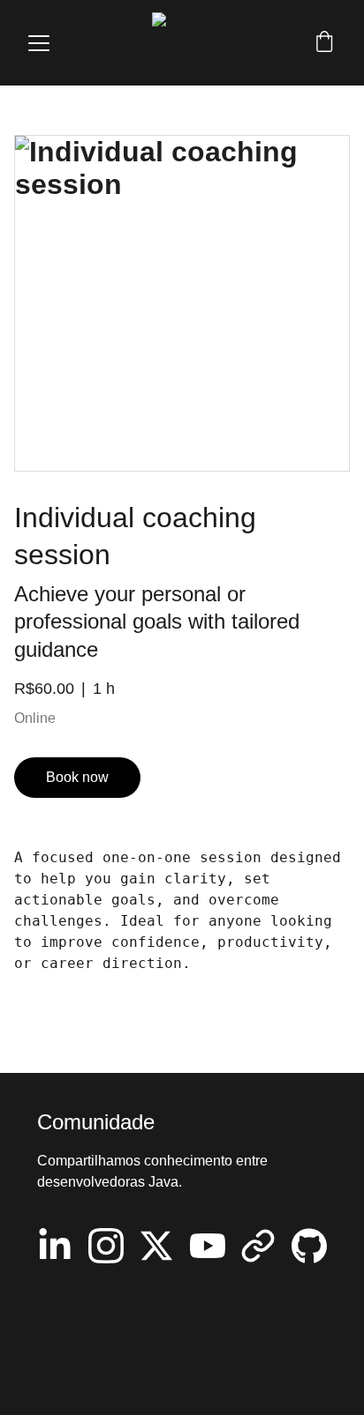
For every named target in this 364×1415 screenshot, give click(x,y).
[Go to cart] (324, 43)
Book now (77, 777)
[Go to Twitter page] (156, 1245)
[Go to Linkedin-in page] (54, 1245)
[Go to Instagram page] (106, 1245)
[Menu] (38, 43)
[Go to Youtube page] (207, 1245)
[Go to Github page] (309, 1245)
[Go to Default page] (258, 1245)
